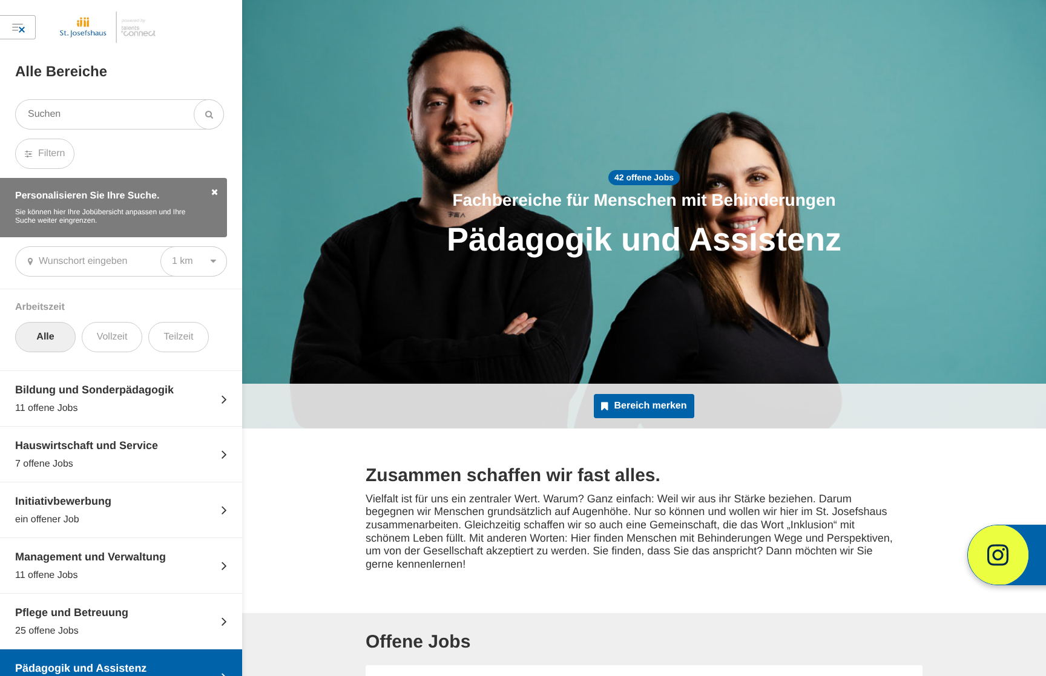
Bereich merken (650, 406)
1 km (182, 261)
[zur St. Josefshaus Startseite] (108, 27)
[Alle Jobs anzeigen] (18, 27)
